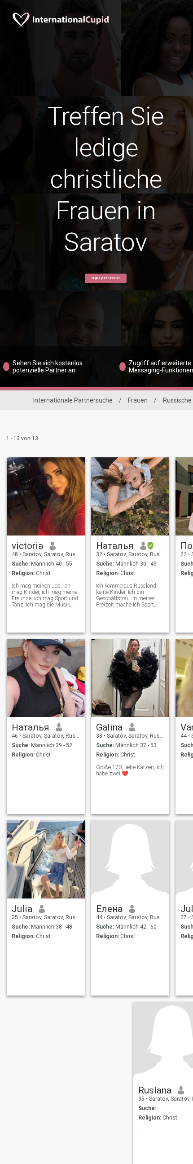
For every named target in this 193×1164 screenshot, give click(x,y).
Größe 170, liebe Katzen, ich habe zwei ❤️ (130, 770)
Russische (177, 400)
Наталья (115, 545)
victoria (27, 545)
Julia (22, 908)
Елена (109, 908)
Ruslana (154, 1090)
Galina (109, 727)
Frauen (138, 400)
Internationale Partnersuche (73, 400)
